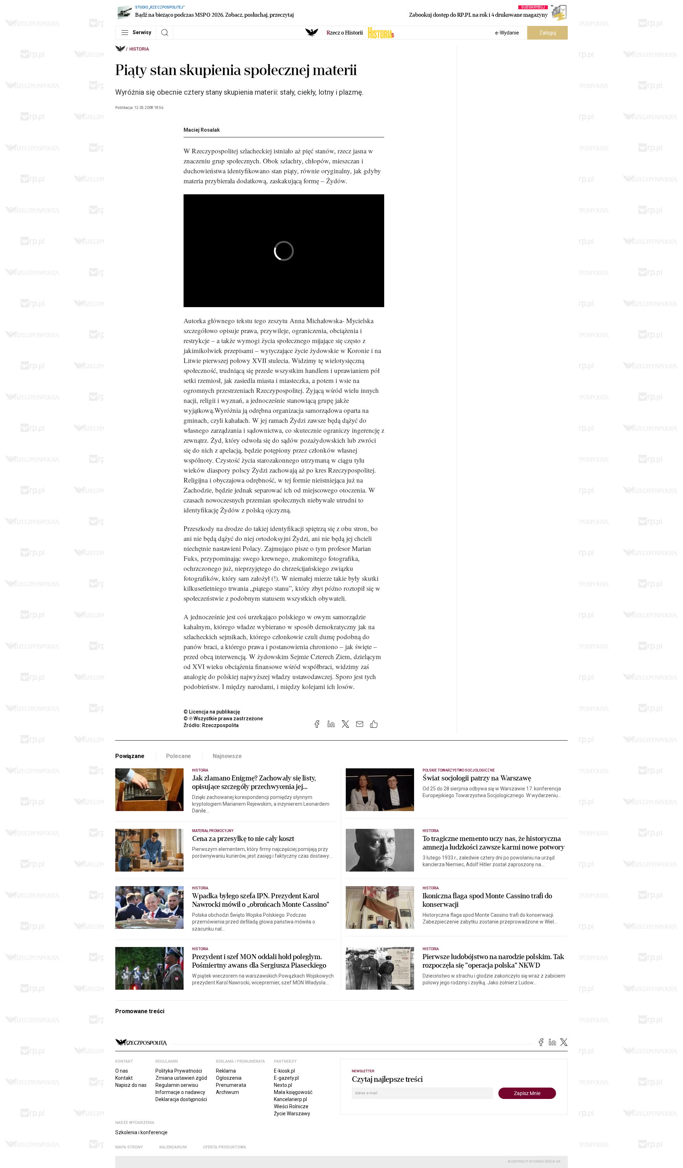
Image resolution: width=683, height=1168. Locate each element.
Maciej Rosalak (202, 130)
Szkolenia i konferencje (141, 1132)
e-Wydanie (507, 33)
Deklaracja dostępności (181, 1099)
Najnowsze (227, 756)
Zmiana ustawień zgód (181, 1078)
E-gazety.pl (286, 1078)
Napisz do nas (131, 1085)
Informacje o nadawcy (180, 1092)
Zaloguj (547, 33)
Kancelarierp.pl (290, 1099)
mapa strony (129, 1147)
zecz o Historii (345, 32)
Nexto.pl (283, 1085)
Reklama (226, 1071)
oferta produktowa (224, 1147)
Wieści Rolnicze (291, 1106)
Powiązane (129, 756)
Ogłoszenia (229, 1078)
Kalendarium (173, 1147)
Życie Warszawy (292, 1113)
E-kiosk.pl (284, 1071)
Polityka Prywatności (178, 1071)
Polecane (178, 756)
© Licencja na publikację (212, 712)
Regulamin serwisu (176, 1085)
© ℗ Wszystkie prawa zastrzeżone (223, 718)
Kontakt (124, 1078)
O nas (121, 1071)
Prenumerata (231, 1085)
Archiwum (227, 1092)
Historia (139, 49)
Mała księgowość (293, 1092)
